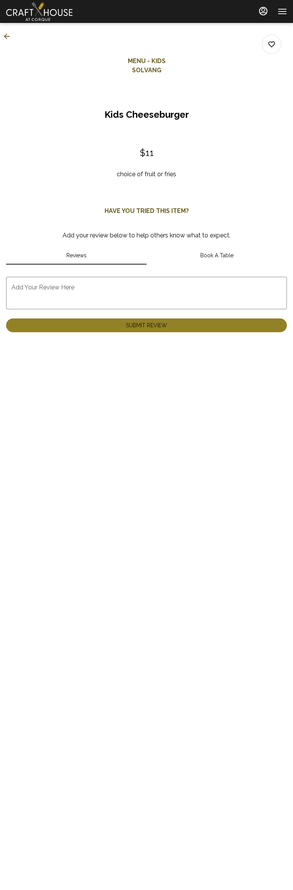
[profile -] (263, 11)
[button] (9, 36)
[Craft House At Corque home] (40, 11)
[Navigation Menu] (282, 11)
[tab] (76, 255)
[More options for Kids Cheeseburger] (271, 44)
